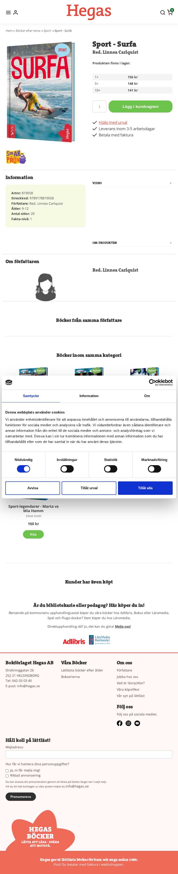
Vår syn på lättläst (131, 695)
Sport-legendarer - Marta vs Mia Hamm (33, 508)
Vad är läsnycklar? (131, 683)
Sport (47, 30)
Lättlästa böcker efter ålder (82, 670)
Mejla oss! (123, 626)
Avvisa (32, 488)
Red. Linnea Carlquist (115, 52)
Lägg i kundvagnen (141, 106)
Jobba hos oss (127, 676)
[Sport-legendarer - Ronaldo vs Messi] (40, 370)
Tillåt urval (89, 488)
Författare (124, 670)
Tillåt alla (145, 488)
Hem (9, 30)
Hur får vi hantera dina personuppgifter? (37, 764)
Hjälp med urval (113, 122)
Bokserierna (70, 676)
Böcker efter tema (28, 30)
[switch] (67, 469)
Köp (33, 534)
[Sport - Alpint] (152, 370)
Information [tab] (89, 396)
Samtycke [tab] (31, 396)
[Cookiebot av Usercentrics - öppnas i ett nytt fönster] (152, 382)
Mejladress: (15, 747)
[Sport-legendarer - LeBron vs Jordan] (96, 370)
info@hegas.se (28, 686)
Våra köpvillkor (128, 689)
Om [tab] (147, 396)
